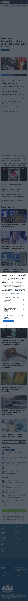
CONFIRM (8, 321)
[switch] (23, 300)
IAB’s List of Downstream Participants (15, 293)
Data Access (14, 325)
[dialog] (14, 300)
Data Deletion (6, 325)
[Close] (25, 275)
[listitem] (14, 297)
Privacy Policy (21, 325)
